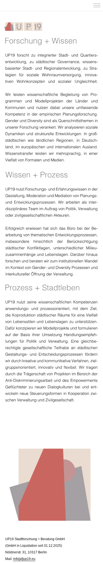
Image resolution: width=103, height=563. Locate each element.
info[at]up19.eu (24, 559)
